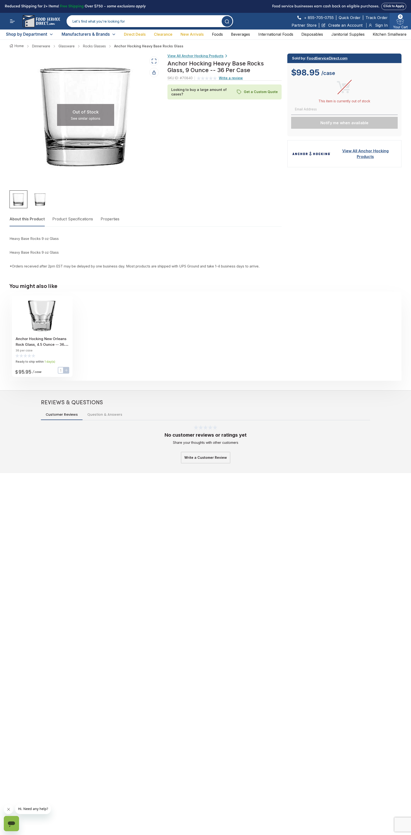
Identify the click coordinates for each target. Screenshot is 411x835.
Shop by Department (26, 34)
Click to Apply (393, 6)
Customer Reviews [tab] (62, 414)
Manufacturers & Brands (86, 34)
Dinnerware (41, 46)
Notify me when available (344, 122)
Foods (217, 34)
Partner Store (304, 25)
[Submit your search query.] (227, 21)
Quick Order (350, 17)
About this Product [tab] (27, 219)
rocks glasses (94, 46)
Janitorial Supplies (348, 34)
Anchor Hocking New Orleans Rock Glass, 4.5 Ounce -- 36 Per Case (41, 344)
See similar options (85, 118)
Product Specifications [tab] (72, 219)
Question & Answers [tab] (104, 414)
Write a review (231, 78)
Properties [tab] (110, 219)
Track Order (377, 17)
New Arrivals (192, 34)
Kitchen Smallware (389, 34)
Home (19, 46)
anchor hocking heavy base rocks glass (148, 46)
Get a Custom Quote (261, 92)
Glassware (67, 46)
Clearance (163, 34)
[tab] (18, 199)
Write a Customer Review (205, 457)
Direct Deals (135, 34)
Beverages (240, 34)
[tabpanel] (146, 252)
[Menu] (12, 21)
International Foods (275, 34)
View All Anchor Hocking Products (195, 56)
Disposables (312, 34)
